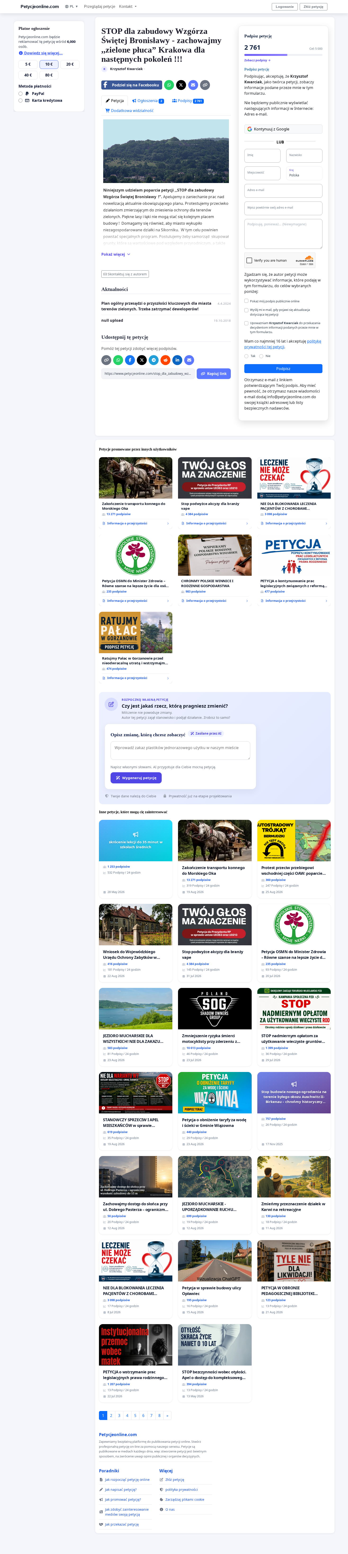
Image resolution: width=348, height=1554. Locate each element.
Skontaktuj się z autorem (127, 274)
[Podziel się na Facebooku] (130, 360)
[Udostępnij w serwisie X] (181, 85)
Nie (268, 356)
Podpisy (189, 100)
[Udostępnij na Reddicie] (165, 360)
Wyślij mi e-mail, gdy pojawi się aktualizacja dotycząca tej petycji (280, 312)
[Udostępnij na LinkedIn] (177, 360)
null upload (112, 320)
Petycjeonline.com (40, 6)
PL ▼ (74, 6)
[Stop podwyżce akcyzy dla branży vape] (214, 493)
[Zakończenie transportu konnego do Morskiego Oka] (135, 493)
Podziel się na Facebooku (135, 85)
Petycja (117, 100)
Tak (253, 356)
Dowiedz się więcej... (43, 53)
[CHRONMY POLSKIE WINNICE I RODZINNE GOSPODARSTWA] (214, 570)
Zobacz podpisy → (257, 60)
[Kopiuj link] (205, 85)
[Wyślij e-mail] (193, 85)
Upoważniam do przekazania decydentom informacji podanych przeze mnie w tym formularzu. (285, 327)
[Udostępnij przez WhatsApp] (169, 85)
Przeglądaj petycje (99, 6)
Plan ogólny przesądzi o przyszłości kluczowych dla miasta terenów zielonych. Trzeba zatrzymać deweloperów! (156, 306)
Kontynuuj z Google (271, 129)
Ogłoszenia (149, 100)
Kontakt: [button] (126, 6)
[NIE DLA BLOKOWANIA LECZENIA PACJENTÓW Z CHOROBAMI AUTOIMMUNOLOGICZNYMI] (294, 493)
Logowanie (285, 7)
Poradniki (109, 1471)
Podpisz (283, 368)
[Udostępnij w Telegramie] (154, 360)
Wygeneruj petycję (139, 777)
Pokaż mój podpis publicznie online (274, 301)
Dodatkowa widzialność (132, 110)
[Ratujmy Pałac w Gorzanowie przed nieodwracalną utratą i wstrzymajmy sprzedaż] (135, 647)
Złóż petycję (313, 7)
